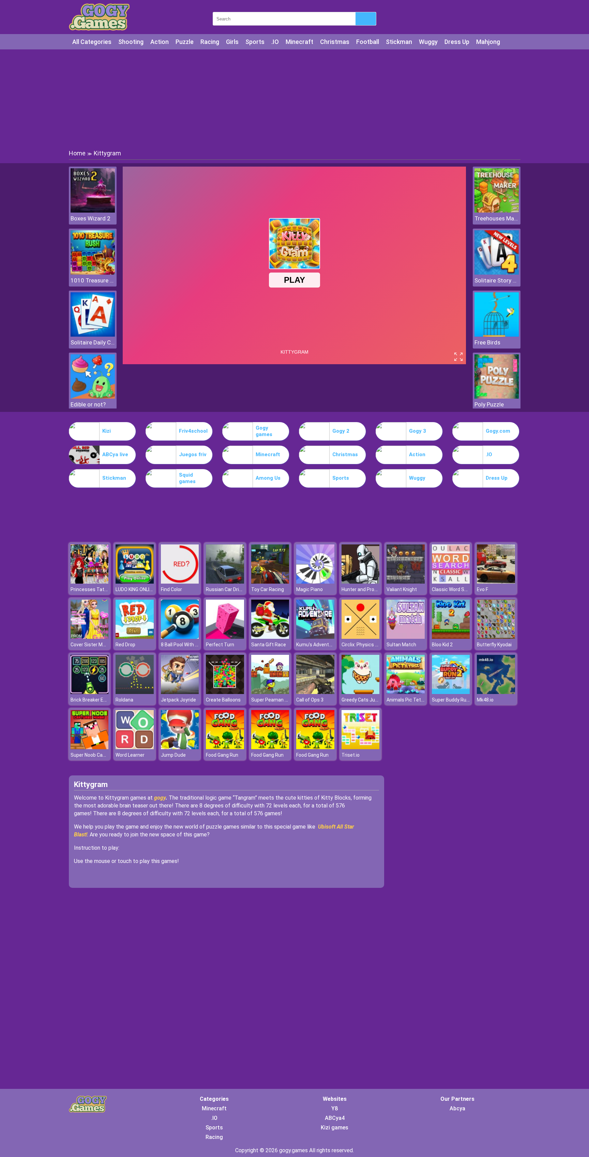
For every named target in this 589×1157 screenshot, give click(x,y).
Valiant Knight (402, 589)
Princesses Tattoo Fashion (100, 589)
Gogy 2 (340, 431)
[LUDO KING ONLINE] (135, 581)
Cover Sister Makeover (95, 644)
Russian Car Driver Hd (229, 589)
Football (367, 41)
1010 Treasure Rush (93, 280)
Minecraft (299, 41)
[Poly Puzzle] (496, 397)
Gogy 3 (417, 431)
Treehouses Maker (496, 218)
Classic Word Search (454, 589)
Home (77, 153)
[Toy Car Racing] (270, 581)
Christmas (334, 41)
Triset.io (351, 755)
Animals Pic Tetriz (406, 700)
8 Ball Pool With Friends (186, 644)
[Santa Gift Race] (270, 637)
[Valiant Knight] (406, 581)
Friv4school (193, 431)
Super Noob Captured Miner (101, 755)
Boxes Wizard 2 (90, 218)
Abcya (457, 1108)
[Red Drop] (135, 637)
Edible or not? (88, 404)
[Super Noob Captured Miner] (90, 747)
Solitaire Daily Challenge (93, 342)
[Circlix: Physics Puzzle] (361, 637)
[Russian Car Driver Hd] (225, 581)
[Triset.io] (361, 747)
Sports (255, 41)
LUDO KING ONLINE (135, 589)
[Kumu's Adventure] (315, 637)
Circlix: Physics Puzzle (366, 644)
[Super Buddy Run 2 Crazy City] (451, 692)
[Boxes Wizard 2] (93, 210)
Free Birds (487, 342)
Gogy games (264, 431)
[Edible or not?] (93, 397)
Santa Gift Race (268, 644)
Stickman (399, 41)
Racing (209, 41)
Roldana (124, 700)
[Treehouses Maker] (496, 210)
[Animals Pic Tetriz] (406, 692)
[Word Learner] (135, 747)
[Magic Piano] (315, 581)
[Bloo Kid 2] (451, 637)
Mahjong (488, 41)
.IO (275, 41)
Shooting (131, 41)
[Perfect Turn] (225, 637)
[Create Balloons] (225, 692)
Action (159, 41)
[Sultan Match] (406, 637)
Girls (232, 41)
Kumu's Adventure (316, 644)
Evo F (482, 589)
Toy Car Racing (267, 589)
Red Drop (125, 644)
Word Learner (130, 755)
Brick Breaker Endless (94, 700)
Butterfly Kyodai (494, 644)
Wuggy (428, 41)
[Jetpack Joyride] (180, 692)
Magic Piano (309, 589)
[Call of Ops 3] (315, 692)
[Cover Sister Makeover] (90, 637)
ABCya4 (335, 1118)
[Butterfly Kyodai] (496, 637)
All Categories (91, 41)
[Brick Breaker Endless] (90, 692)
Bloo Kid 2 (442, 644)
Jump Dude (173, 755)
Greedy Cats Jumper (364, 700)
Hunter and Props (361, 589)
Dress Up (456, 41)
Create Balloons (223, 700)
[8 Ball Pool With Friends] (180, 637)
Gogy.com (498, 431)
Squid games (187, 478)
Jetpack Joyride (178, 700)
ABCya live (115, 454)
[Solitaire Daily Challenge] (93, 334)
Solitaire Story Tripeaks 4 (496, 280)
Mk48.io (485, 700)
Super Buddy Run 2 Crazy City (464, 700)
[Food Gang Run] (225, 747)
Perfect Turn (220, 644)
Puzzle (185, 41)
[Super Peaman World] (270, 692)
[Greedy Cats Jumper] (361, 692)
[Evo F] (496, 581)
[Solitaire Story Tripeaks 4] (496, 272)
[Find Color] (180, 581)
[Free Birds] (496, 334)
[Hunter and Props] (361, 581)
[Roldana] (135, 692)
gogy (160, 798)
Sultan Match (401, 644)
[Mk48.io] (496, 692)
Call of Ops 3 (309, 700)
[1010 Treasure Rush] (93, 272)
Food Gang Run (222, 755)
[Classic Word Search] (451, 581)
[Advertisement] (294, 98)
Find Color (171, 589)
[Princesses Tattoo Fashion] (90, 581)
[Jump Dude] (180, 747)
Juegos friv (193, 454)
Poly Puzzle (489, 404)
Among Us (268, 478)
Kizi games (334, 1127)
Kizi (106, 431)
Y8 (334, 1108)
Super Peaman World (274, 700)
